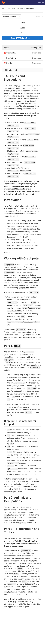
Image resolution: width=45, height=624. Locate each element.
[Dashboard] (3, 2)
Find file (22, 28)
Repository (30, 8)
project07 (39, 16)
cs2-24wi (11, 8)
